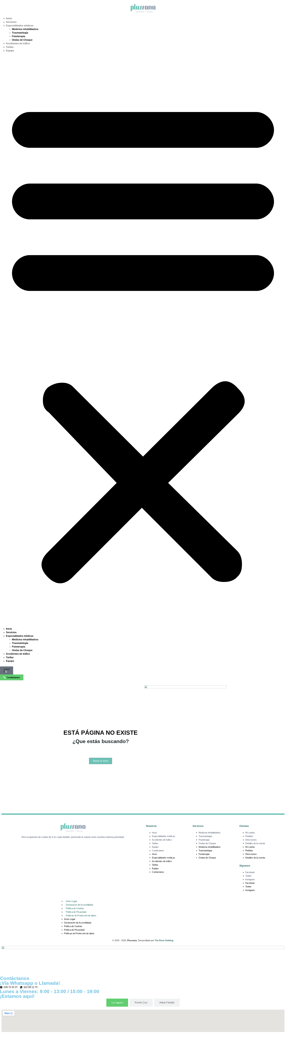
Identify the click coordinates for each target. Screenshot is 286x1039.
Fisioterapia (18, 36)
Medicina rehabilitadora (25, 29)
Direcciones (251, 839)
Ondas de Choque (22, 40)
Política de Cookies (75, 908)
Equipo (10, 50)
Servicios (11, 22)
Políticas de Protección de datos (81, 915)
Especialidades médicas (19, 25)
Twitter (248, 876)
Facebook (250, 872)
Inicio (9, 18)
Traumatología (20, 32)
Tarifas (10, 47)
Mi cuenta (250, 832)
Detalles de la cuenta (255, 843)
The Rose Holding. (164, 940)
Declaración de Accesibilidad (79, 904)
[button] (143, 339)
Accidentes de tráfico (18, 43)
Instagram (250, 879)
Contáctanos (158, 850)
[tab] (117, 1003)
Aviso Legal (71, 901)
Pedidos (249, 836)
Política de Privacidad (76, 912)
